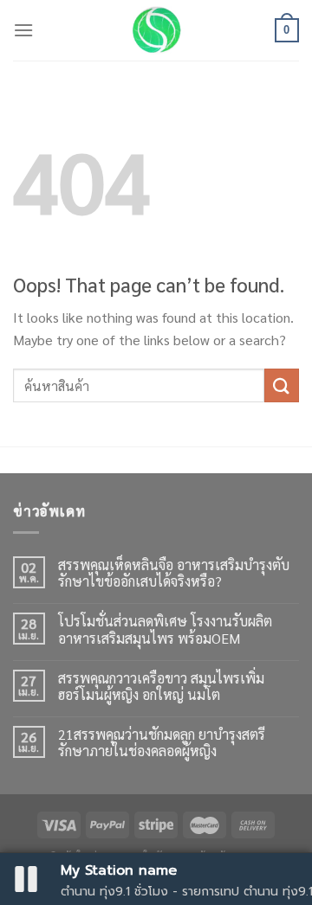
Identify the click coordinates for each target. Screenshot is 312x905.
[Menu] (23, 30)
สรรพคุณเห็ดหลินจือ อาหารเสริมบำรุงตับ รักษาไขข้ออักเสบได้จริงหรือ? (173, 572)
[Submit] (281, 385)
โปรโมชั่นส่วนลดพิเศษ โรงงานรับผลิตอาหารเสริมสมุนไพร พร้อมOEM (165, 629)
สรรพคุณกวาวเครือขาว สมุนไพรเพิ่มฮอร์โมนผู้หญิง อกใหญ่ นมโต (161, 686)
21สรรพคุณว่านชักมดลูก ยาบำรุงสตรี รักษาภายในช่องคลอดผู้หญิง (161, 742)
